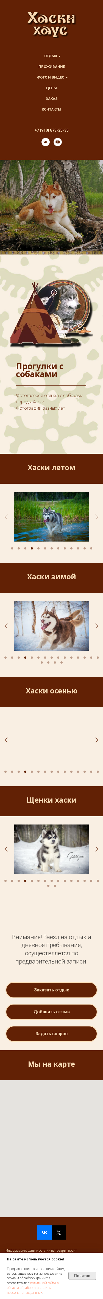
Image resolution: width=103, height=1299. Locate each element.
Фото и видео (50, 77)
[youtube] (58, 142)
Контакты (51, 109)
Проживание (51, 67)
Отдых (50, 56)
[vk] (45, 142)
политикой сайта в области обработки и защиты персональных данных (33, 1288)
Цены (51, 88)
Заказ (52, 99)
